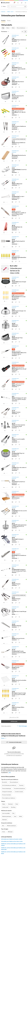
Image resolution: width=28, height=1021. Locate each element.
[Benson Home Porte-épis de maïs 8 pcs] (14, 296)
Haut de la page (23, 726)
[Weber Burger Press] (14, 337)
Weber (7, 28)
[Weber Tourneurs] (14, 384)
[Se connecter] (18, 2)
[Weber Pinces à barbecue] (14, 141)
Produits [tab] (3, 20)
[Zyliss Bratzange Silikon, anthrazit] (14, 708)
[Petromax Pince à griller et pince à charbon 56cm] (14, 212)
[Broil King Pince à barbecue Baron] (14, 555)
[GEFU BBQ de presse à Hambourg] (14, 82)
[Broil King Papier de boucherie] (14, 227)
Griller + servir (10, 11)
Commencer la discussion (15, 742)
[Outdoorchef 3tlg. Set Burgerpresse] (14, 454)
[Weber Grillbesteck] (14, 183)
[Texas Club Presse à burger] (14, 281)
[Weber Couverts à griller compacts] (14, 440)
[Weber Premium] (14, 412)
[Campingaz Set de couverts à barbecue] (14, 511)
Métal (13, 28)
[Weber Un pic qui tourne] (14, 638)
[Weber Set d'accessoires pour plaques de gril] (14, 425)
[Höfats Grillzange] (14, 625)
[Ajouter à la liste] (16, 44)
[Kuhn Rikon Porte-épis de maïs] (14, 112)
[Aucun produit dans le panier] (25, 3)
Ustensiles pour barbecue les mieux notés (12, 841)
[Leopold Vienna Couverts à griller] (14, 170)
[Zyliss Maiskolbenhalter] (14, 53)
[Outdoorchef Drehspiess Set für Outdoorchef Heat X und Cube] (14, 570)
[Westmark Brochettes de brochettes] (14, 156)
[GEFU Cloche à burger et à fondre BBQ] (14, 311)
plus (10, 772)
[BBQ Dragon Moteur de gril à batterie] (14, 368)
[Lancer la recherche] (9, 6)
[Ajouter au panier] (19, 44)
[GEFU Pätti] (14, 325)
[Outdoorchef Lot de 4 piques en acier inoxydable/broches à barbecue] (14, 197)
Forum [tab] (8, 20)
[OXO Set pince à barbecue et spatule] (14, 127)
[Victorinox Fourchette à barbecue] (14, 482)
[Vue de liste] (25, 31)
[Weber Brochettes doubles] (14, 680)
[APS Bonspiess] (14, 496)
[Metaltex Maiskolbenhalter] (14, 256)
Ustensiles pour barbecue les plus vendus (11, 839)
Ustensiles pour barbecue (15, 36)
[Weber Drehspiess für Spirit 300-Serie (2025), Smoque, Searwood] (14, 398)
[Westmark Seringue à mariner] (14, 540)
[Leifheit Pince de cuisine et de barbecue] (14, 468)
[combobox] (3, 28)
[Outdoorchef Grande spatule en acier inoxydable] (14, 652)
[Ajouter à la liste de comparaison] (12, 44)
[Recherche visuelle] (25, 6)
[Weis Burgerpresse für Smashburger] (14, 96)
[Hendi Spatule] (14, 666)
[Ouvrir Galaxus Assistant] (22, 3)
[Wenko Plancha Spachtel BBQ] (14, 242)
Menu (4, 6)
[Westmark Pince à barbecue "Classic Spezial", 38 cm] (14, 68)
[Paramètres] (14, 3)
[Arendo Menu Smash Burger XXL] (14, 612)
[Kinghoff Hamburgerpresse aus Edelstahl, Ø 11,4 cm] (14, 525)
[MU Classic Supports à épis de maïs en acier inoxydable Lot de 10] (14, 694)
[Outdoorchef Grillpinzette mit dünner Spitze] (14, 352)
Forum (2, 738)
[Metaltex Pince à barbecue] (14, 39)
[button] (26, 35)
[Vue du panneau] (22, 31)
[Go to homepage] (5, 2)
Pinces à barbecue (21, 28)
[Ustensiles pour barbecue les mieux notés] (14, 269)
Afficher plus (14, 721)
